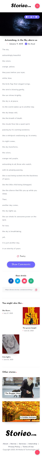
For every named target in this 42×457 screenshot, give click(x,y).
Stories (13, 444)
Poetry (22, 256)
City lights (6, 357)
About (5, 444)
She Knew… (6, 310)
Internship (32, 444)
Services (22, 444)
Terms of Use (28, 447)
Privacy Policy (14, 447)
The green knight (30, 328)
